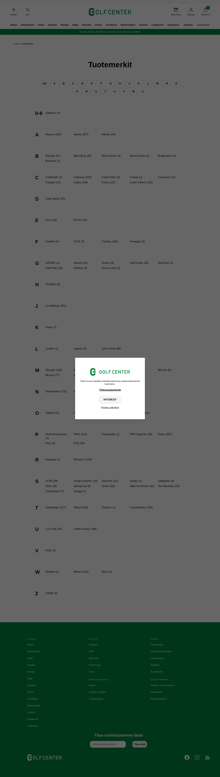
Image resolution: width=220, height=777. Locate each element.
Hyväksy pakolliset (110, 407)
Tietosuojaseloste (110, 390)
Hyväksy (110, 399)
